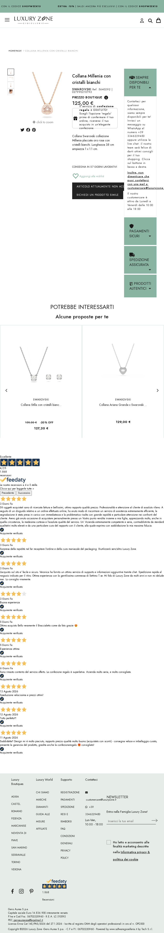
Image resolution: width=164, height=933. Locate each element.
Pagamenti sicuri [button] (139, 234)
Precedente (8, 493)
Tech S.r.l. (147, 929)
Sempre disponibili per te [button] (139, 82)
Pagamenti (68, 800)
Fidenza (16, 818)
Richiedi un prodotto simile (98, 195)
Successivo (24, 493)
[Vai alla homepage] (67, 30)
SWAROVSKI (81, 89)
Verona (16, 869)
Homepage (15, 50)
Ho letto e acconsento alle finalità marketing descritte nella (131, 851)
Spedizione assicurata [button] (139, 262)
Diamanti (42, 807)
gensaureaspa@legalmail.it (28, 920)
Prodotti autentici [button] (140, 286)
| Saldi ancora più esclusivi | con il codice (106, 6)
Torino (15, 862)
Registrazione (70, 792)
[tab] (140, 82)
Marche (41, 800)
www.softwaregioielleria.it (123, 929)
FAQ (63, 829)
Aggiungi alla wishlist (91, 176)
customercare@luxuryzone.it (94, 800)
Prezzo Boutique (87, 97)
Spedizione (68, 807)
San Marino (19, 848)
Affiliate (41, 829)
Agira (15, 797)
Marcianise (18, 826)
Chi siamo (42, 792)
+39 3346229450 (92, 810)
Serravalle (18, 855)
